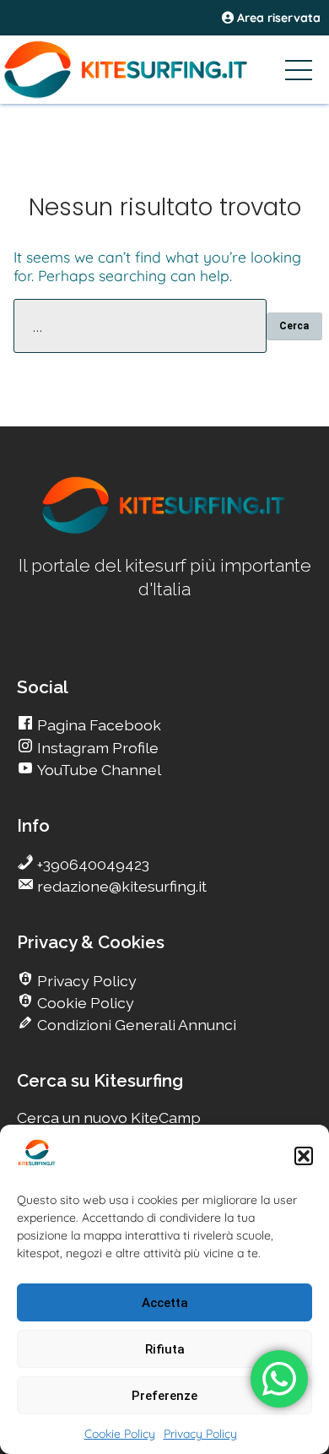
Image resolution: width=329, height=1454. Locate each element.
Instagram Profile (96, 748)
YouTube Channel (97, 770)
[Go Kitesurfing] (164, 69)
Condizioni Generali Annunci (135, 1025)
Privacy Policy (200, 1433)
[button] (303, 1155)
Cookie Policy (119, 1433)
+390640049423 (91, 864)
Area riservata (277, 17)
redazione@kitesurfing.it (120, 886)
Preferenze (164, 1395)
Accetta (165, 1302)
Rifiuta (165, 1349)
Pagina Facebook (97, 725)
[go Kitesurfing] (164, 531)
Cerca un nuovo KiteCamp (109, 1117)
